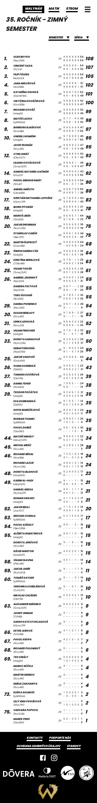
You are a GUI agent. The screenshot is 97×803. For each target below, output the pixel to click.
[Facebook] (43, 758)
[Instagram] (54, 758)
